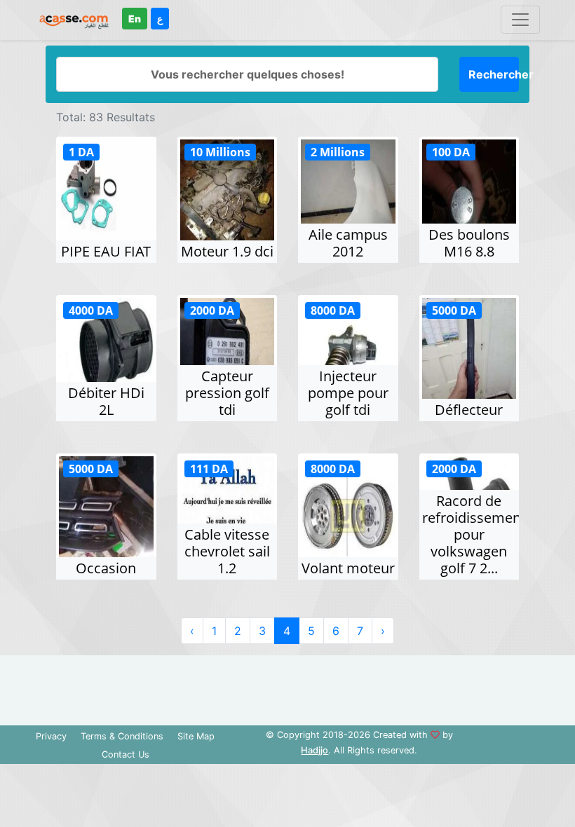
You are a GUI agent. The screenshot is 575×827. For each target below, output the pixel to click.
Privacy (51, 736)
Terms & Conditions (122, 736)
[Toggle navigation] (520, 20)
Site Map (196, 736)
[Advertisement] (287, 686)
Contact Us (125, 754)
